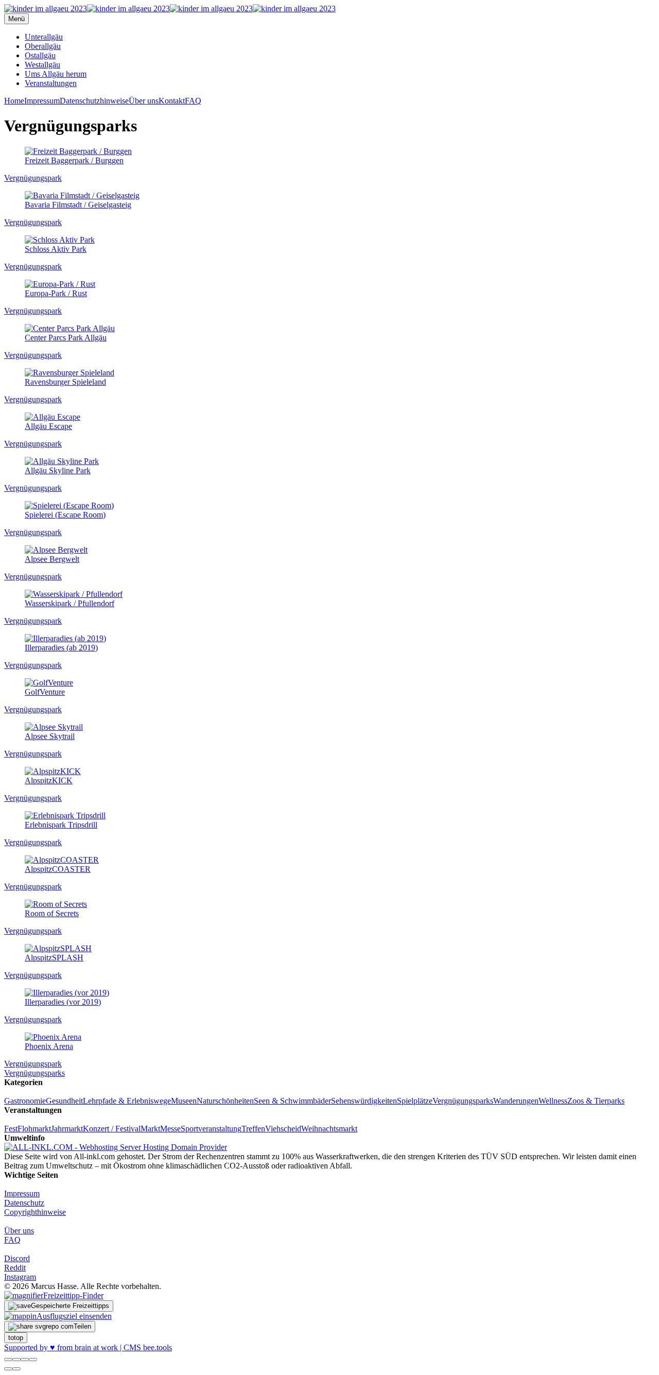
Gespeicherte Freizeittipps (70, 1306)
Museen (184, 1100)
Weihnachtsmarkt (329, 1128)
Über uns (144, 100)
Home (14, 100)
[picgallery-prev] (8, 1368)
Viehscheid (283, 1128)
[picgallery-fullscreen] (25, 1359)
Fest (11, 1128)
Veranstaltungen (51, 83)
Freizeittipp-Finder (73, 1295)
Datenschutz (24, 1202)
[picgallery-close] (8, 1359)
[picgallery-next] (16, 1368)
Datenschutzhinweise (94, 100)
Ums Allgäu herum (55, 74)
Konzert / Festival (112, 1128)
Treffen (253, 1128)
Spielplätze (414, 1100)
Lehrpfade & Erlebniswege (127, 1100)
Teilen (82, 1326)
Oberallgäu (43, 46)
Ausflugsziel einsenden (74, 1316)
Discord (17, 1258)
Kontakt (172, 100)
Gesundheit (64, 1100)
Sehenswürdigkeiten (364, 1100)
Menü (16, 19)
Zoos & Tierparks (596, 1100)
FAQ (193, 100)
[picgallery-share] (16, 1359)
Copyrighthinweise (35, 1212)
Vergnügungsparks (34, 1073)
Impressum (42, 100)
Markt (150, 1128)
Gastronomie (25, 1100)
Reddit (15, 1267)
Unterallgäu (44, 36)
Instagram (20, 1277)
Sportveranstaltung (211, 1128)
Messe (170, 1128)
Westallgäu (42, 64)
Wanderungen (516, 1100)
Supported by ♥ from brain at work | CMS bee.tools (88, 1347)
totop (15, 1338)
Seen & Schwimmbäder (292, 1100)
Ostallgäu (40, 55)
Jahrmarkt (67, 1128)
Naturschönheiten (225, 1100)
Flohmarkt (34, 1128)
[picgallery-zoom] (33, 1359)
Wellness (553, 1100)
